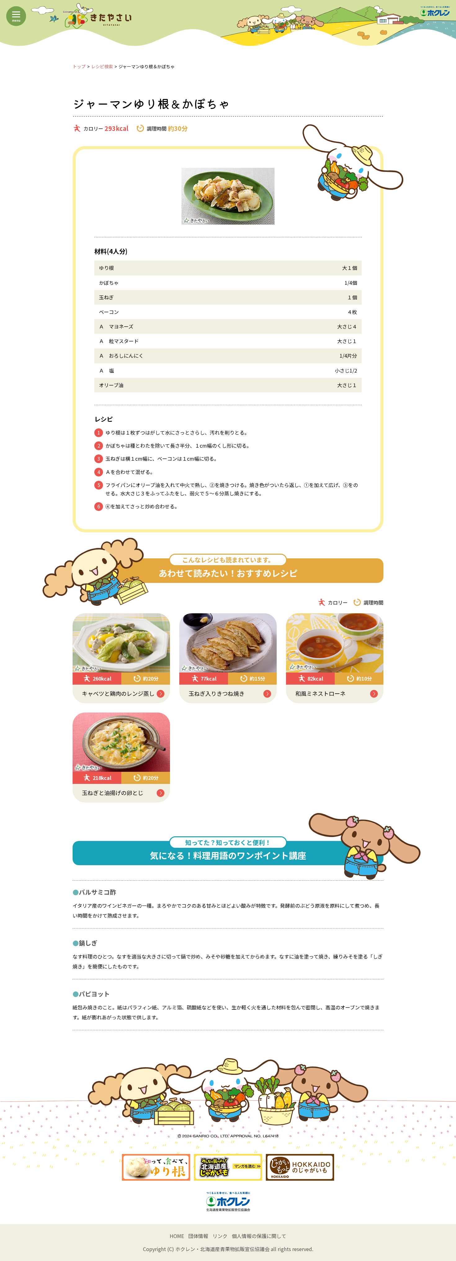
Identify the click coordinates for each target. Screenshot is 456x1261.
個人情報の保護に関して (259, 1236)
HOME (177, 1236)
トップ (79, 66)
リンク (219, 1236)
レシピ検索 (102, 66)
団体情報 (198, 1236)
